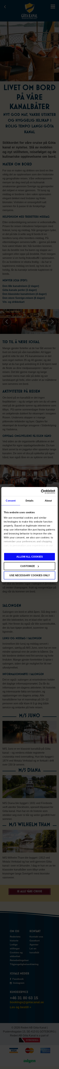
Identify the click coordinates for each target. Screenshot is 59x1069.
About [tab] (48, 500)
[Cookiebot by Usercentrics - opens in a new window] (41, 491)
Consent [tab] (11, 500)
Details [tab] (30, 500)
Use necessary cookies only (29, 575)
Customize (27, 566)
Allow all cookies (29, 556)
